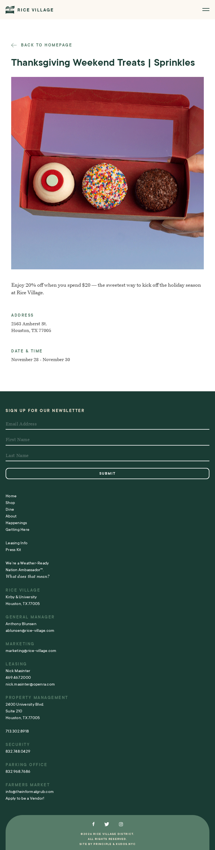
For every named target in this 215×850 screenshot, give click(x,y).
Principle (102, 844)
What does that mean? (27, 577)
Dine (10, 509)
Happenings (16, 523)
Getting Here (17, 529)
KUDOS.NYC (125, 844)
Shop (10, 502)
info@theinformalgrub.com (30, 791)
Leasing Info (16, 543)
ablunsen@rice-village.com (30, 630)
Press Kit (13, 549)
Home (11, 496)
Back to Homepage (45, 45)
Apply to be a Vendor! (25, 798)
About (11, 516)
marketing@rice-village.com (31, 650)
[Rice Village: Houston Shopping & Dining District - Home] (29, 10)
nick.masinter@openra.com (30, 684)
